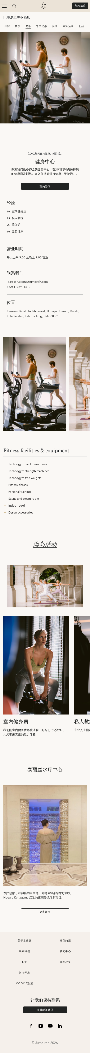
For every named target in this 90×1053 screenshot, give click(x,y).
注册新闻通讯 (45, 1010)
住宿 (7, 26)
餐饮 (17, 26)
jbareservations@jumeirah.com (27, 281)
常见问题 (65, 941)
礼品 (81, 26)
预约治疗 (80, 6)
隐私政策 (65, 962)
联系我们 (24, 951)
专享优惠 (41, 26)
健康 (28, 26)
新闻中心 (65, 951)
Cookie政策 (24, 983)
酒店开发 (24, 973)
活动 (55, 26)
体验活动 (68, 26)
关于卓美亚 (25, 941)
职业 (24, 962)
